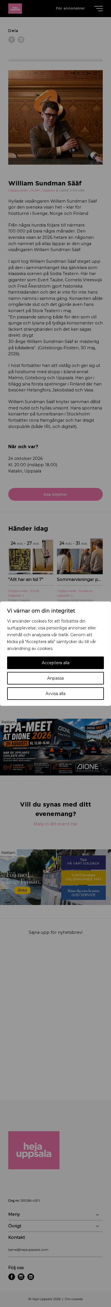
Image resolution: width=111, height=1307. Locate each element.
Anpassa (55, 678)
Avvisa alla (55, 693)
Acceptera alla (55, 662)
